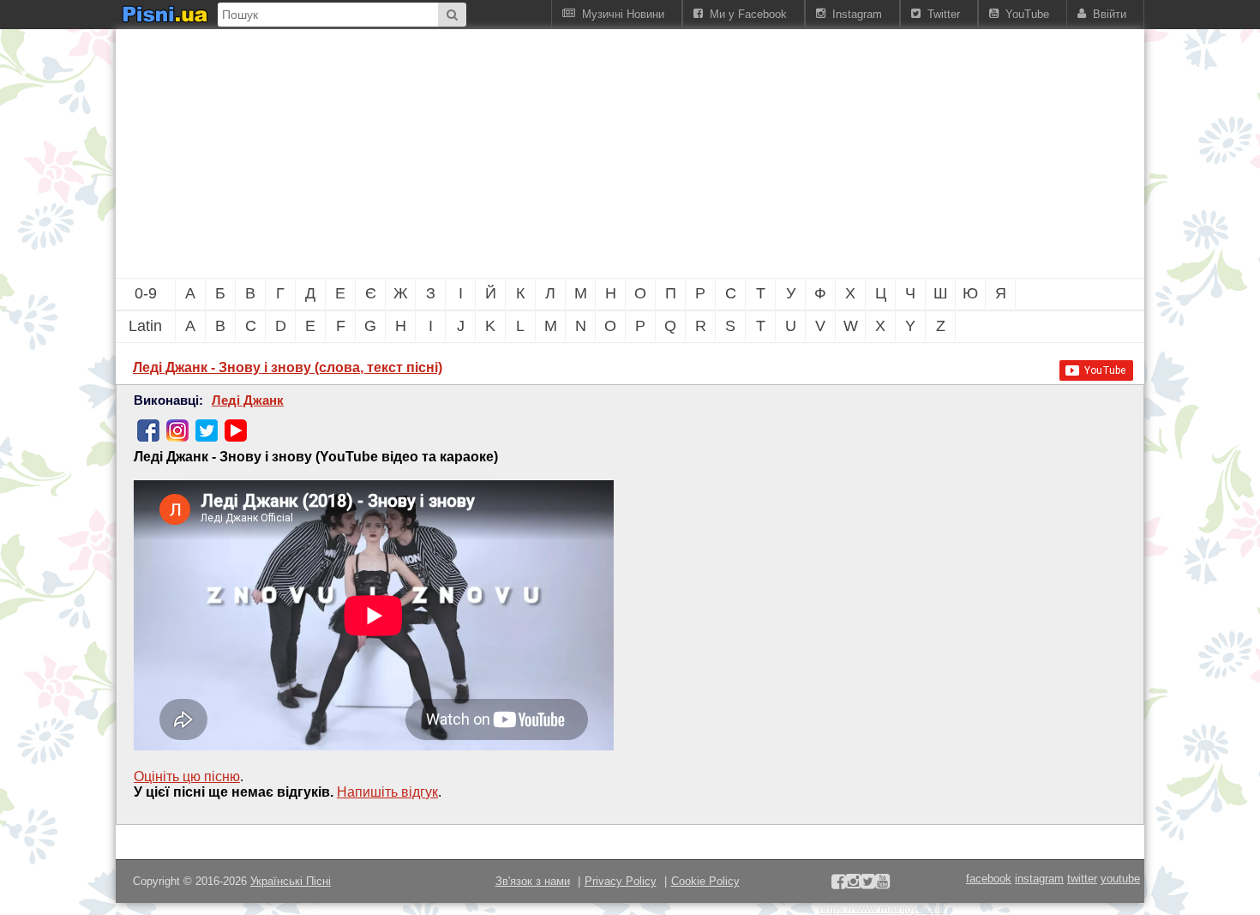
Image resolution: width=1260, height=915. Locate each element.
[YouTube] (235, 430)
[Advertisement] (535, 153)
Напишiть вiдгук (387, 792)
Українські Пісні (290, 881)
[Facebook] (148, 430)
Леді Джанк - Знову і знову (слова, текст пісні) (287, 367)
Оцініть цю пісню (187, 776)
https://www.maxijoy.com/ (882, 908)
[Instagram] (177, 430)
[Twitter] (206, 430)
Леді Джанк (248, 400)
